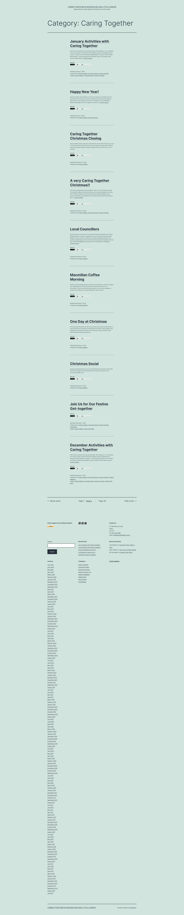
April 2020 (50, 726)
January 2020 (51, 734)
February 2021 (51, 702)
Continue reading (87, 58)
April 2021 (50, 697)
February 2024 (51, 614)
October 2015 (51, 856)
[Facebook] (85, 523)
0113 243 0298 (116, 533)
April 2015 (50, 871)
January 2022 (51, 675)
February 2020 (51, 731)
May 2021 (50, 695)
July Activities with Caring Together (89, 545)
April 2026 (50, 572)
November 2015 (52, 854)
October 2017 (51, 797)
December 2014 (52, 881)
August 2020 (51, 717)
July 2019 (50, 748)
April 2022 (50, 668)
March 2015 (51, 873)
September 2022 (52, 655)
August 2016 (51, 832)
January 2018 (51, 790)
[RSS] (79, 523)
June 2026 (50, 567)
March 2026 (51, 574)
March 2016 (51, 844)
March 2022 (51, 670)
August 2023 (51, 628)
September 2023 (52, 626)
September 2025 (52, 587)
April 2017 (50, 812)
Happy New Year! (84, 92)
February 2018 (51, 788)
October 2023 (51, 623)
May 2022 (50, 665)
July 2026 (50, 565)
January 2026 (51, 579)
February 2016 (51, 847)
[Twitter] (82, 523)
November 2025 (52, 584)
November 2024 (52, 599)
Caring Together (83, 73)
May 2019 (50, 753)
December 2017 (52, 793)
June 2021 (50, 692)
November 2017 (52, 795)
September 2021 (52, 685)
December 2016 (52, 822)
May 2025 (50, 589)
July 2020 (50, 719)
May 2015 (50, 869)
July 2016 (50, 834)
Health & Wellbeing (84, 574)
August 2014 (51, 891)
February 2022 (51, 672)
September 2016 (52, 829)
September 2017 (52, 800)
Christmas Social (84, 364)
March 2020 (51, 729)
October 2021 (51, 682)
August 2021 (51, 687)
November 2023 (52, 621)
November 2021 (52, 680)
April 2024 (50, 611)
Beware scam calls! (126, 552)
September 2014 (52, 888)
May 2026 (50, 570)
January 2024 (51, 616)
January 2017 (51, 820)
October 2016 (51, 827)
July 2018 (50, 775)
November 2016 (52, 824)
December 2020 (52, 707)
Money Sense (82, 579)
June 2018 (50, 778)
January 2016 (51, 849)
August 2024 (51, 604)
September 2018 (52, 773)
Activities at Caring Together (87, 555)
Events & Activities (103, 73)
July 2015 (50, 864)
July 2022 (50, 660)
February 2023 (51, 643)
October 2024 (51, 601)
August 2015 (51, 861)
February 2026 (51, 577)
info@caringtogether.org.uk (121, 535)
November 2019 (52, 739)
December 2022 (52, 648)
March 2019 (51, 758)
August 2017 (51, 802)
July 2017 (50, 805)
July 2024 (50, 606)
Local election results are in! (86, 552)
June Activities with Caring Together (89, 547)
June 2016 (50, 837)
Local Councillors (84, 229)
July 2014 (50, 893)
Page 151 (102, 501)
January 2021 (51, 704)
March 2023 (51, 641)
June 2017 (50, 807)
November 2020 (52, 709)
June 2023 (50, 633)
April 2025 (50, 592)
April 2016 (50, 842)
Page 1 (81, 501)
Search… (50, 541)
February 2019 (51, 761)
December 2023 (52, 618)
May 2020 (50, 724)
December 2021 (52, 677)
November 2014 (52, 883)
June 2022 (50, 663)
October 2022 (51, 653)
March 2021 (51, 699)
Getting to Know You (84, 572)
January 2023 (51, 645)
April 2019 (50, 756)
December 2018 (52, 766)
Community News (93, 73)
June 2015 (50, 866)
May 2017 (50, 810)
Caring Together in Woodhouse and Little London (92, 7)
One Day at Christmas (88, 321)
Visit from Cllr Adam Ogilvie (128, 550)
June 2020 (50, 721)
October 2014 (51, 886)
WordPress (133, 907)
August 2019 (51, 746)
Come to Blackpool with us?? (87, 550)
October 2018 (51, 771)
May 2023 (50, 636)
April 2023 (50, 638)
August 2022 (51, 658)
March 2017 (51, 815)
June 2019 (50, 751)
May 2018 (50, 780)
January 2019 (51, 763)
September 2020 (52, 714)
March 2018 (51, 785)
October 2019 (51, 741)
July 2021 (50, 690)
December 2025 (52, 582)
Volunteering (73, 427)
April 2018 (50, 783)
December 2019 (52, 736)
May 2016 (50, 839)
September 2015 (52, 859)
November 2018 (52, 768)
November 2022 (52, 650)
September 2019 (52, 744)
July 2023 (50, 631)
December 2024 (52, 596)
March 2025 (51, 594)
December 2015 (52, 851)
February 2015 (51, 876)
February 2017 (51, 817)
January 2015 (51, 878)
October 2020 (51, 712)
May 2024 (50, 609)
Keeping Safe (82, 577)
